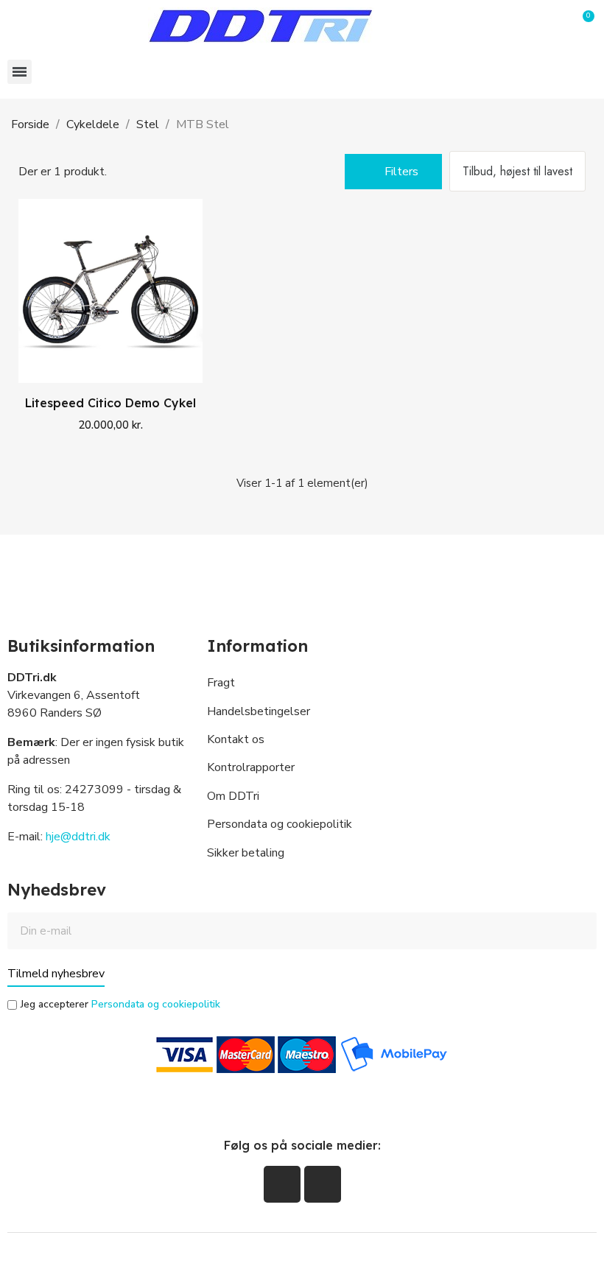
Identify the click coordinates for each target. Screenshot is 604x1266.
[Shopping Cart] (584, 26)
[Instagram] (322, 1184)
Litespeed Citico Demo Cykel (110, 402)
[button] (556, 26)
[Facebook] (282, 1184)
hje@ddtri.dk (78, 837)
